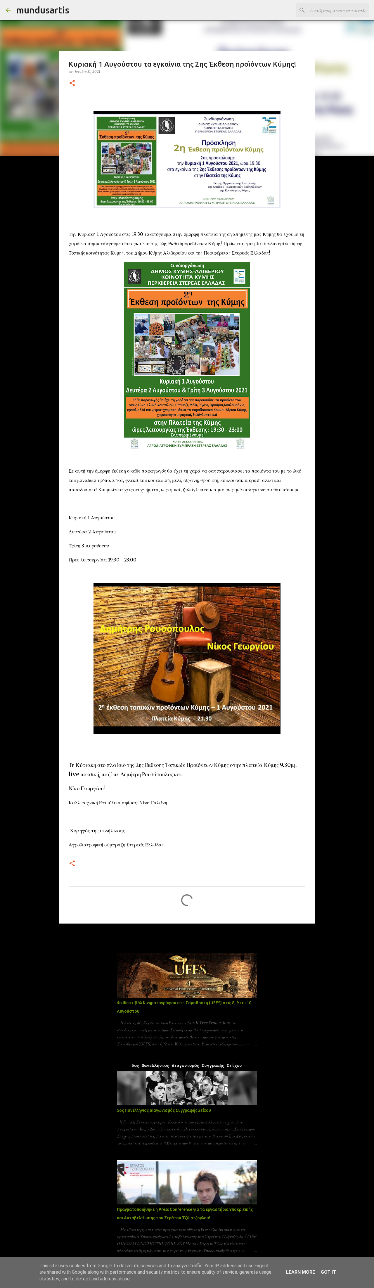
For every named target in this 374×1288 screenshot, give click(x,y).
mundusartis (42, 10)
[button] (72, 83)
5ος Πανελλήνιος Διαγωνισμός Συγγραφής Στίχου (164, 1110)
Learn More (300, 1272)
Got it (328, 1272)
